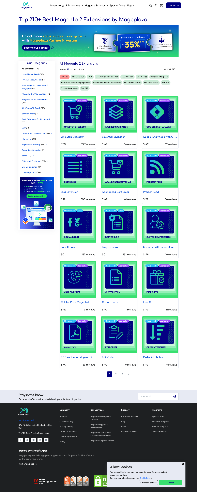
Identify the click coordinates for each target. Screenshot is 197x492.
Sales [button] (26, 155)
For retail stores (151, 82)
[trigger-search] (150, 5)
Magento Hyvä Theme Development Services (100, 434)
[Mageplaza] (36, 412)
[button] (155, 5)
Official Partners (159, 431)
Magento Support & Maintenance (99, 426)
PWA (90, 76)
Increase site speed (159, 76)
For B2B (84, 88)
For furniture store (69, 88)
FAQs (123, 426)
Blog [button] (129, 5)
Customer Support (129, 416)
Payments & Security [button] (33, 144)
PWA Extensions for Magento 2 (36, 119)
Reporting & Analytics (32, 150)
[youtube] (33, 440)
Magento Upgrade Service (102, 440)
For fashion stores (132, 82)
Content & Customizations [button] (36, 133)
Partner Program (160, 426)
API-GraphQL (78, 76)
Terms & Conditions (68, 431)
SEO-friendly (127, 76)
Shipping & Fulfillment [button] (34, 161)
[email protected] (26, 420)
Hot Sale (64, 76)
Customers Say (66, 421)
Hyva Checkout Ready (32, 79)
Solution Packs (28, 113)
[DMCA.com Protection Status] (105, 480)
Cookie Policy (145, 478)
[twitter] (27, 440)
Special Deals (117, 5)
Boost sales (142, 76)
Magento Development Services (100, 418)
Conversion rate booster (107, 76)
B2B (24, 127)
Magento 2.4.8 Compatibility (34, 99)
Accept (170, 482)
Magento (65, 5)
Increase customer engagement (75, 82)
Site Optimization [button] (31, 166)
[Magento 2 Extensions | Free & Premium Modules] (26, 5)
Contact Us (174, 5)
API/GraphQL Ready (31, 108)
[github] (39, 440)
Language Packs (29, 172)
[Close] (183, 463)
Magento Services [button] (95, 5)
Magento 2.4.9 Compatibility (34, 94)
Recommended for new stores (107, 82)
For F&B (165, 82)
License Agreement (68, 436)
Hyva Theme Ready (31, 74)
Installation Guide (129, 431)
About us (63, 416)
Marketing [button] (29, 139)
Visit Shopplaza (26, 463)
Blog (123, 421)
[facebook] (20, 440)
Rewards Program (160, 421)
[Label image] (36, 202)
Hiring (62, 441)
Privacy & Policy (66, 426)
